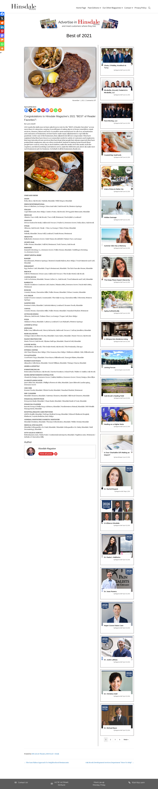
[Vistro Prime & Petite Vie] (117, 181)
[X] (30, 110)
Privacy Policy (140, 8)
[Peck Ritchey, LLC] (117, 115)
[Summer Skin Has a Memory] (117, 240)
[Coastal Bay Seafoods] (117, 147)
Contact (127, 8)
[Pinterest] (43, 110)
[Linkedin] (39, 110)
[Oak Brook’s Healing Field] (117, 391)
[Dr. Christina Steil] (117, 685)
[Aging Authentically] (117, 304)
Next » (126, 740)
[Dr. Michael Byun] (117, 720)
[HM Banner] (79, 23)
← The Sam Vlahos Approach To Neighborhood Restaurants (46, 763)
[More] (60, 110)
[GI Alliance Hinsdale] (117, 515)
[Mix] (51, 110)
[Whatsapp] (56, 110)
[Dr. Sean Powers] (117, 583)
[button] (100, 8)
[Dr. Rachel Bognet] (117, 481)
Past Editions (93, 8)
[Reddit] (35, 110)
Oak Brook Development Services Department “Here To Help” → (110, 763)
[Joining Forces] (117, 362)
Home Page (81, 8)
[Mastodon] (47, 110)
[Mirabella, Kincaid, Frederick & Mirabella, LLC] (117, 89)
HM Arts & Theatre (38, 754)
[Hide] (1, 53)
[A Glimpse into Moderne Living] (117, 334)
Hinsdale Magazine (47, 448)
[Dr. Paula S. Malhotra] (117, 549)
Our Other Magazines (112, 8)
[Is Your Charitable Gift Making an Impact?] (117, 448)
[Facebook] (26, 110)
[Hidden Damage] (117, 212)
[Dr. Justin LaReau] (117, 651)
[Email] (55, 453)
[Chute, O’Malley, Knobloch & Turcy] (117, 61)
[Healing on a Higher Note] (117, 419)
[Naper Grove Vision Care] (117, 617)
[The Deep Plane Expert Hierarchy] (117, 272)
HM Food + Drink (52, 754)
